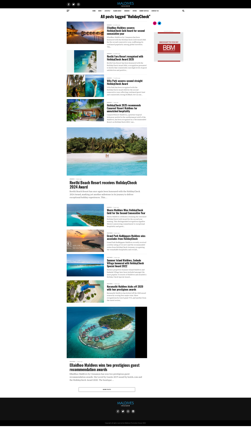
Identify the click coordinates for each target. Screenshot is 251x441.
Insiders (126, 11)
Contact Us (155, 11)
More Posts (107, 389)
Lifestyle (107, 11)
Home (94, 11)
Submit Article (144, 11)
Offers (135, 11)
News (99, 11)
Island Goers (117, 11)
